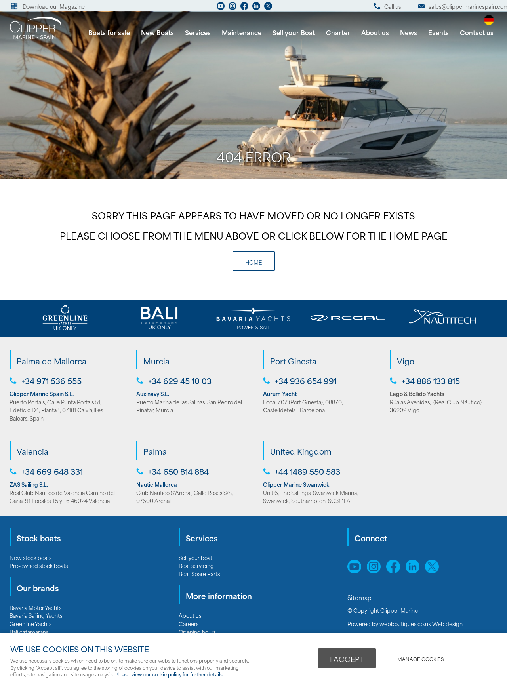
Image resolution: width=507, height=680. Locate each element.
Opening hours (197, 632)
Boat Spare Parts (199, 574)
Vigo (405, 361)
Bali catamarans (29, 632)
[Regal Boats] (347, 317)
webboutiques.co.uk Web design (421, 623)
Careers (188, 623)
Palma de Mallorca (51, 361)
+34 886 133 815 (431, 381)
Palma (155, 451)
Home (253, 262)
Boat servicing (196, 565)
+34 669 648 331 (52, 471)
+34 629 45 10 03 (180, 381)
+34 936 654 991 (306, 381)
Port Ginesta (293, 361)
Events (438, 32)
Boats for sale (109, 32)
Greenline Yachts (30, 623)
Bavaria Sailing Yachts (36, 615)
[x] (434, 570)
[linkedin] (256, 8)
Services (198, 32)
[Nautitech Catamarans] (442, 317)
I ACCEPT (347, 659)
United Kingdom (301, 451)
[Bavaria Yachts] (253, 317)
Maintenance (241, 32)
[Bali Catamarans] (159, 317)
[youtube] (220, 8)
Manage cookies (420, 659)
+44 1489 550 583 (307, 471)
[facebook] (244, 8)
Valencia (32, 451)
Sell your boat (195, 557)
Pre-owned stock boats (39, 565)
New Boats (157, 32)
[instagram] (232, 8)
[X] (268, 8)
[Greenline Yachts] (65, 317)
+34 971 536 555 (51, 381)
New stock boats (30, 557)
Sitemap (360, 597)
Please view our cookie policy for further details (169, 674)
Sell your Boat (294, 32)
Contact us (477, 32)
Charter (338, 32)
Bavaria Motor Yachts (35, 607)
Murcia (156, 361)
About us (375, 32)
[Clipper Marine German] (489, 22)
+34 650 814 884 (178, 471)
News (408, 32)
